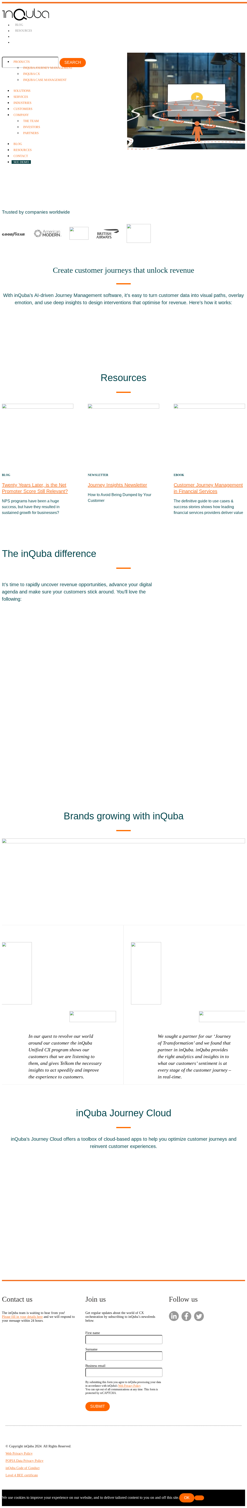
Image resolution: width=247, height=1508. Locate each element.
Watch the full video (165, 185)
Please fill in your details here (22, 1317)
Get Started (28, 185)
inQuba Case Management (45, 80)
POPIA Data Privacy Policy (24, 1461)
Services (21, 97)
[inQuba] (25, 20)
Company (21, 115)
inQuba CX (31, 74)
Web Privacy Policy (129, 1385)
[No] (199, 1497)
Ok (187, 1498)
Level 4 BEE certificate (22, 1475)
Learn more (22, 1232)
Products (22, 62)
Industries (22, 103)
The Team (31, 121)
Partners (31, 133)
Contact (21, 156)
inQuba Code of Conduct (23, 1468)
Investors (31, 127)
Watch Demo (116, 760)
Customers (23, 109)
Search (72, 62)
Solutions (22, 91)
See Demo (21, 162)
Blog (19, 25)
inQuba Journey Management (48, 68)
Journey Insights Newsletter (117, 485)
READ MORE (123, 331)
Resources (23, 30)
